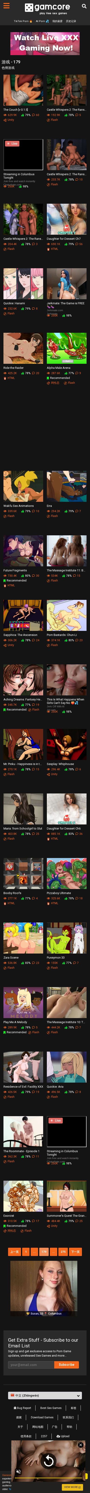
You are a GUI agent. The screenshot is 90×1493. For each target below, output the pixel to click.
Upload (64, 1436)
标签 (73, 1408)
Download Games (42, 1417)
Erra (49, 506)
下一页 (75, 1251)
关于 (20, 1426)
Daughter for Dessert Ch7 (64, 238)
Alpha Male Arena (58, 368)
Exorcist (8, 1215)
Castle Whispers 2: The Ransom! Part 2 (67, 174)
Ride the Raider (13, 368)
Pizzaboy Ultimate (59, 893)
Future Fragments (15, 570)
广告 (54, 1426)
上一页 (14, 1251)
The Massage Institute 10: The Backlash (67, 1022)
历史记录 (71, 21)
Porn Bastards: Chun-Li (62, 635)
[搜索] (84, 6)
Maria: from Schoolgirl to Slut (22, 828)
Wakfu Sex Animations (18, 506)
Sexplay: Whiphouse (60, 764)
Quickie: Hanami (14, 303)
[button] (45, 1396)
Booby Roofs (12, 893)
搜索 (19, 1417)
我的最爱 (57, 21)
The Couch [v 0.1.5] (15, 109)
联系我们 (68, 1417)
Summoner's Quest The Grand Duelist (67, 1215)
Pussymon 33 (56, 957)
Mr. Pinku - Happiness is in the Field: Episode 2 (23, 764)
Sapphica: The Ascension (20, 635)
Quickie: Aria (55, 1086)
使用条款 (26, 1436)
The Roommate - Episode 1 (21, 1151)
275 (63, 1251)
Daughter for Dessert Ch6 (64, 828)
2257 (44, 1436)
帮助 (69, 1426)
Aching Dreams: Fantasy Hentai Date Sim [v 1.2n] (23, 699)
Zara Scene (10, 957)
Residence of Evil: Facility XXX (23, 1086)
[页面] (6, 5)
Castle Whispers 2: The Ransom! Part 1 (23, 238)
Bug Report (23, 1408)
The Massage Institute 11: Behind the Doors (67, 570)
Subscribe (66, 1364)
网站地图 (37, 1426)
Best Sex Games (51, 1408)
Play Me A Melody (15, 1022)
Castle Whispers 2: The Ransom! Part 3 (67, 109)
